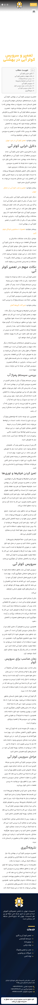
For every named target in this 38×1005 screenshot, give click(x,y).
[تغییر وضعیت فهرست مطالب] (31, 70)
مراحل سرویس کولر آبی (24, 88)
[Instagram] (7, 4)
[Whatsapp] (5, 4)
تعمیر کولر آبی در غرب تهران (16, 140)
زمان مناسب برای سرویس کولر (23, 86)
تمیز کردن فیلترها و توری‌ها (24, 81)
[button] (34, 11)
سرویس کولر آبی (27, 83)
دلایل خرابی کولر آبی (26, 73)
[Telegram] (2, 4)
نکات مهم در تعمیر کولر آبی (24, 76)
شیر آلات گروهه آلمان (18, 305)
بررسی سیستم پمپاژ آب (25, 79)
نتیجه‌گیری (28, 91)
